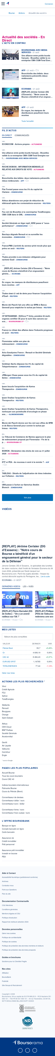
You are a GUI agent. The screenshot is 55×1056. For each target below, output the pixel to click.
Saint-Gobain (7, 717)
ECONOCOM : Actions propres (16, 144)
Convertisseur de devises (12, 797)
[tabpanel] (27, 315)
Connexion (49, 4)
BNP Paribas (7, 730)
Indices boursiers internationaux (15, 785)
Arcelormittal (7, 736)
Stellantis (6, 705)
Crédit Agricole (8, 689)
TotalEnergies (8, 699)
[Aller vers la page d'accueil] (7, 3)
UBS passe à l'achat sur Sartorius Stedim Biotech (20, 486)
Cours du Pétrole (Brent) (12, 791)
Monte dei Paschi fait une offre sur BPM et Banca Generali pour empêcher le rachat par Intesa (24, 306)
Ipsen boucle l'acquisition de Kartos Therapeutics (18, 387)
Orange (5, 714)
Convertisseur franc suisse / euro (16, 812)
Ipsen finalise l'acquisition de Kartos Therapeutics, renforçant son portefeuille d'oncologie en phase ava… (25, 412)
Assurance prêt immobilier (13, 850)
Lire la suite (45, 576)
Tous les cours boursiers (12, 776)
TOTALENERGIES (10, 666)
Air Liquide (6, 745)
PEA (4, 856)
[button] (3, 4)
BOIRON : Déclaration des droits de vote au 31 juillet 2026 (26, 452)
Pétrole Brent (8, 648)
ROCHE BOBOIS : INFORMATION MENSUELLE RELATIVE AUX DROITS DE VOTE (23, 168)
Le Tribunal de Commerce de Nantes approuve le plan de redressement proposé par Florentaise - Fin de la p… (26, 439)
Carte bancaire (8, 832)
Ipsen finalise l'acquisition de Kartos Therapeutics (18, 399)
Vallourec (6, 748)
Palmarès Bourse (9, 788)
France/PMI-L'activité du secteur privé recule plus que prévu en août (26, 247)
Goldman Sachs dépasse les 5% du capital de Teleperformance (23, 365)
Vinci (4, 686)
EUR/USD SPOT (9, 661)
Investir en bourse (9, 853)
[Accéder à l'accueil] (4, 12)
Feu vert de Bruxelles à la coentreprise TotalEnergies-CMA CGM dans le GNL (26, 213)
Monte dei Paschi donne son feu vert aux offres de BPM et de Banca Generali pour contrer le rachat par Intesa (27, 426)
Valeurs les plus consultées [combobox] (15, 636)
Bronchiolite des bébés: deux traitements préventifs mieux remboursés (26, 179)
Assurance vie (8, 838)
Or (4, 652)
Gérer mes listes (8, 673)
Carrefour (6, 752)
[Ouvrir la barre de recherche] (38, 3)
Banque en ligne (9, 825)
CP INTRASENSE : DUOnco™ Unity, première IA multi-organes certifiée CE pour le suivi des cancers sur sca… (26, 319)
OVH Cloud (6, 726)
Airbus (4, 723)
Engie (4, 755)
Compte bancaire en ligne (13, 828)
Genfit (4, 742)
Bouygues (6, 711)
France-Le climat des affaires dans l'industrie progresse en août (27, 331)
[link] (20, 877)
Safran (5, 695)
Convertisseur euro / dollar (13, 803)
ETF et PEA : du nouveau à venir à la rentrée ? (23, 462)
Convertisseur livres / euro (13, 809)
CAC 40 (6, 657)
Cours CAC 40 (8, 779)
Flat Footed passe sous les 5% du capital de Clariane (22, 190)
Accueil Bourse (8, 772)
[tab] (7, 136)
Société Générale (9, 733)
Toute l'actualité (27, 121)
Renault (5, 708)
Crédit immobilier (9, 841)
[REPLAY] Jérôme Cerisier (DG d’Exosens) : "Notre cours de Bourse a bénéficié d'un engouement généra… (26, 271)
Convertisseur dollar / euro (13, 800)
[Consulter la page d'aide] (41, 3)
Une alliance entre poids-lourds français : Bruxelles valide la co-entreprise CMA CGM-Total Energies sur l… (25, 155)
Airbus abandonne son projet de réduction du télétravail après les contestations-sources (23, 201)
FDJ (3, 692)
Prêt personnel (8, 844)
